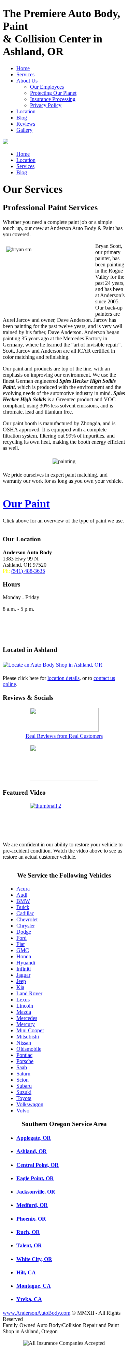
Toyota (23, 1098)
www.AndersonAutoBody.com (36, 1313)
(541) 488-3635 (28, 571)
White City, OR (34, 1259)
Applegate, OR (33, 1138)
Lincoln (24, 1006)
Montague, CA (33, 1286)
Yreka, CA (29, 1299)
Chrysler (25, 926)
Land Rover (29, 993)
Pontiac (24, 1055)
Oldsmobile (28, 1049)
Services (25, 74)
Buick (22, 907)
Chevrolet (27, 919)
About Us (27, 81)
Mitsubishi (27, 1036)
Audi (21, 895)
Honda (23, 956)
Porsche (24, 1061)
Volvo (22, 1110)
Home (23, 68)
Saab (21, 1067)
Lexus (23, 1000)
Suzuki (23, 1092)
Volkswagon (29, 1104)
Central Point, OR (37, 1165)
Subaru (24, 1086)
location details (63, 678)
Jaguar (23, 975)
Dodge (23, 932)
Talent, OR (29, 1245)
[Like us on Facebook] (64, 779)
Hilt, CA (26, 1272)
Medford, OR (32, 1205)
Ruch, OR (28, 1232)
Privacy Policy (45, 105)
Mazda (23, 1012)
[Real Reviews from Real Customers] (64, 730)
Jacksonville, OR (35, 1192)
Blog (21, 118)
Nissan (23, 1043)
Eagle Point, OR (35, 1178)
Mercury (25, 1024)
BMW (23, 901)
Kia (20, 987)
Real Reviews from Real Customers (64, 736)
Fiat (20, 944)
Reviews (25, 124)
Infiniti (23, 969)
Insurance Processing (52, 99)
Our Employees (47, 87)
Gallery (24, 130)
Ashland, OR (31, 1151)
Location (25, 111)
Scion (22, 1080)
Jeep (21, 981)
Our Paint (26, 503)
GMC (22, 950)
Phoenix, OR (31, 1219)
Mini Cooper (30, 1030)
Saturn (23, 1073)
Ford (21, 938)
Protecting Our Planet (53, 93)
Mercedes (26, 1018)
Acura (23, 889)
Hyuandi (25, 963)
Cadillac (25, 913)
